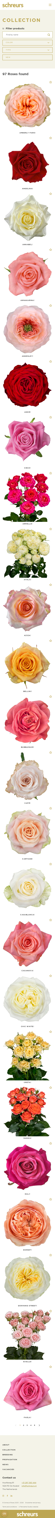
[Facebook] (7, 1496)
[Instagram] (3, 1496)
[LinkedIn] (11, 1496)
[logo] (27, 1513)
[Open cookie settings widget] (4, 1514)
